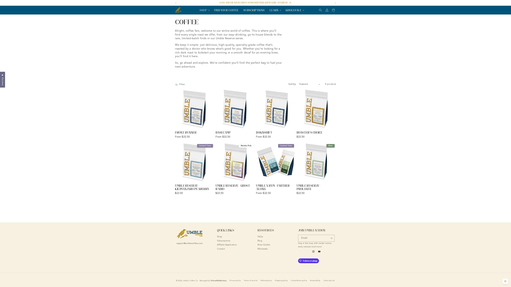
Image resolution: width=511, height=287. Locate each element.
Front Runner (186, 132)
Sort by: (292, 84)
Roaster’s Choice (309, 132)
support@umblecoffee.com (189, 243)
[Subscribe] (331, 238)
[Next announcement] (335, 3)
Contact (221, 249)
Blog (259, 241)
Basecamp (223, 132)
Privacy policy (235, 280)
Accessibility (315, 280)
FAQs (260, 237)
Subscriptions (223, 241)
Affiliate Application (227, 245)
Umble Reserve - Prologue (309, 187)
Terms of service (250, 280)
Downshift (264, 132)
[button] (204, 10)
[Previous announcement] (176, 3)
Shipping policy (281, 280)
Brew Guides (263, 245)
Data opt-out (329, 280)
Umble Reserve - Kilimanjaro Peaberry (192, 187)
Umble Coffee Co (190, 281)
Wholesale (262, 249)
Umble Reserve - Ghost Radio (233, 187)
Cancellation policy (299, 280)
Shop (219, 237)
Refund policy (266, 280)
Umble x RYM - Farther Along (273, 187)
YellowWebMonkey (219, 281)
